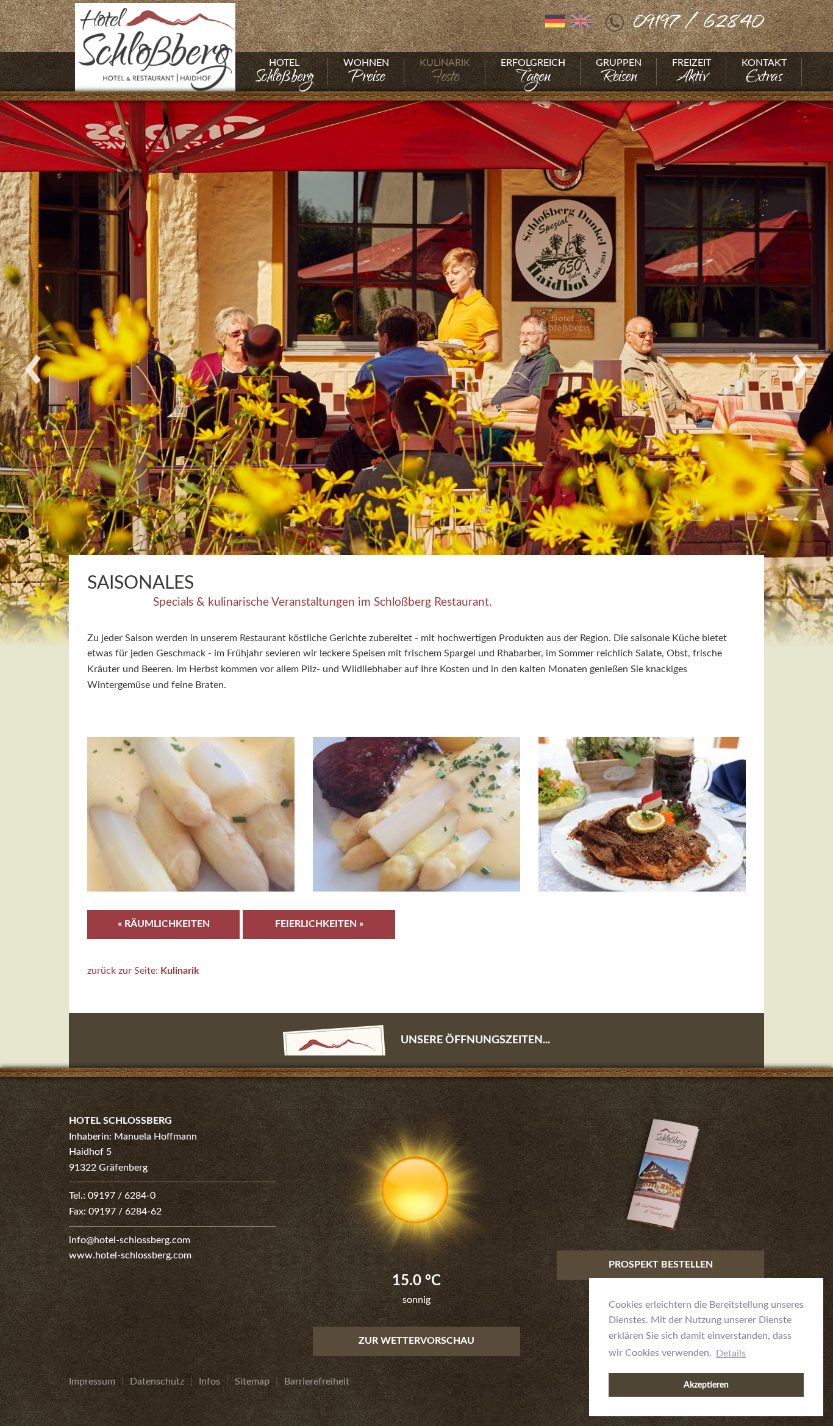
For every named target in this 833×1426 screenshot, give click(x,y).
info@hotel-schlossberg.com (129, 1240)
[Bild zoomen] (191, 814)
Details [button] (731, 1353)
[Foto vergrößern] (416, 369)
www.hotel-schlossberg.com (130, 1255)
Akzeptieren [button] (706, 1384)
